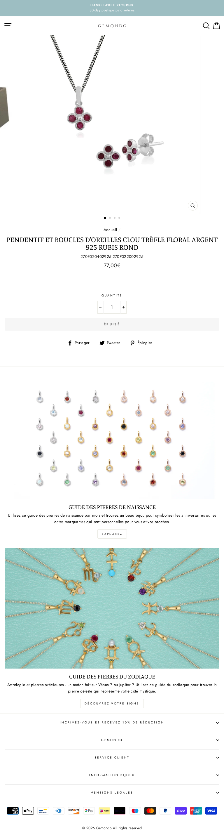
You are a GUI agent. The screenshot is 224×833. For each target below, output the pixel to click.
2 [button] (110, 218)
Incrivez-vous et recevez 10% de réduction (112, 722)
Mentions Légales (112, 792)
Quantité (112, 295)
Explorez (112, 534)
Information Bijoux (112, 775)
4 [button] (119, 218)
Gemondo (112, 740)
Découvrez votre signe (112, 703)
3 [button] (115, 218)
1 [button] (105, 218)
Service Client (112, 757)
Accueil (110, 229)
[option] (112, 8)
